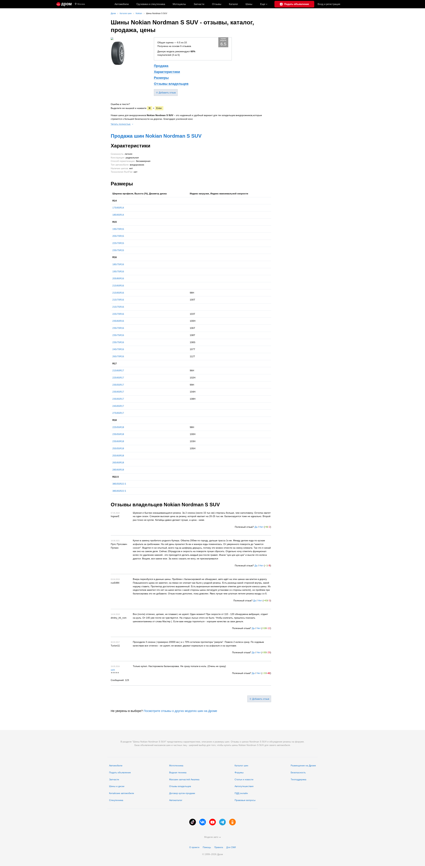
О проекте (194, 847)
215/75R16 (118, 306)
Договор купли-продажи (182, 793)
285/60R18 (118, 469)
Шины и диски (116, 786)
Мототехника (176, 765)
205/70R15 (118, 236)
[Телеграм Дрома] (222, 822)
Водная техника (177, 772)
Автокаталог (175, 800)
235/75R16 (118, 335)
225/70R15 (118, 243)
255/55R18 (118, 448)
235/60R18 (118, 441)
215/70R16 (118, 299)
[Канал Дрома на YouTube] (212, 822)
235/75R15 (118, 250)
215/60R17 (118, 370)
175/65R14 (118, 207)
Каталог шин (241, 765)
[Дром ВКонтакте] (202, 822)
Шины (249, 4)
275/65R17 (118, 413)
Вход (329, 4)
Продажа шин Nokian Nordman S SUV (156, 136)
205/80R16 (118, 278)
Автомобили (122, 4)
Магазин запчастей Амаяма (184, 779)
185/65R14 (118, 214)
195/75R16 (118, 271)
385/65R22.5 (119, 491)
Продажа (161, 66)
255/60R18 (118, 455)
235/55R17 (118, 384)
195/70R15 (118, 229)
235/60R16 (118, 321)
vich (113, 669)
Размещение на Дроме (303, 765)
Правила (218, 847)
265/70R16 (118, 356)
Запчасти (199, 4)
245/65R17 (118, 406)
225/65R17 (118, 377)
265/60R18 (118, 462)
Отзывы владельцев (171, 84)
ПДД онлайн (241, 793)
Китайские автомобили (121, 793)
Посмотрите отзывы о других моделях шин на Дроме (180, 711)
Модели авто (211, 837)
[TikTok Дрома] (192, 822)
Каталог (233, 4)
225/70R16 (118, 314)
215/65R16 (118, 292)
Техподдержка (298, 779)
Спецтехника (116, 800)
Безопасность (298, 772)
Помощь (207, 847)
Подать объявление (120, 772)
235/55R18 (118, 434)
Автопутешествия (244, 786)
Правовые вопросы (245, 800)
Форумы (239, 772)
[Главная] (64, 4)
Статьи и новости (244, 779)
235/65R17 (118, 391)
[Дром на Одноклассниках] (232, 822)
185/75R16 (118, 264)
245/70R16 (118, 349)
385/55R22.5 (119, 483)
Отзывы (216, 4)
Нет (261, 527)
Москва (81, 4)
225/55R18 (118, 427)
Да (256, 527)
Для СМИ (231, 847)
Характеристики (167, 72)
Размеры (161, 78)
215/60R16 (118, 285)
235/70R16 (118, 328)
